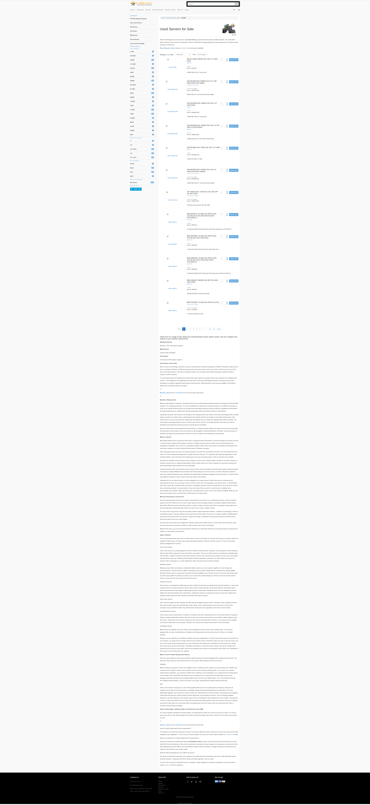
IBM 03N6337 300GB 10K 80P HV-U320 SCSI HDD (202, 281)
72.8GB (141, 101)
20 (210, 329)
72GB (141, 105)
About (187, 10)
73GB (141, 114)
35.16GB (141, 85)
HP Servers (133, 31)
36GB (141, 93)
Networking (140, 10)
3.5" (141, 153)
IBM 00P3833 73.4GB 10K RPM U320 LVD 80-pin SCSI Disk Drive (201, 237)
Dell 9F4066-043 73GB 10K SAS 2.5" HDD (203, 147)
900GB (141, 130)
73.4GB (141, 109)
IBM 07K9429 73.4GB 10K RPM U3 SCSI (203, 302)
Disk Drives (141, 182)
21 (214, 329)
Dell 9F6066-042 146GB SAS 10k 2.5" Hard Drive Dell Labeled (201, 170)
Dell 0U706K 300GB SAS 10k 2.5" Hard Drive (202, 60)
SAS (141, 172)
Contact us (229, 734)
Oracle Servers (134, 39)
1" (141, 141)
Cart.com (190, 803)
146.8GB (141, 56)
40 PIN (141, 164)
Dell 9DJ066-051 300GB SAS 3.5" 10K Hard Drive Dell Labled (202, 82)
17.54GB (141, 64)
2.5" (141, 145)
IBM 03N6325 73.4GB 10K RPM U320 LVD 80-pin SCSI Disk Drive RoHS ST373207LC (201, 260)
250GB (141, 76)
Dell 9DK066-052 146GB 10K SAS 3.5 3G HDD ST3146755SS (203, 126)
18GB (141, 72)
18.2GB (141, 68)
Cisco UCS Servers (136, 23)
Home (163, 18)
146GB (141, 60)
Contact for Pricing (192, 85)
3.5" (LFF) (141, 157)
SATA (141, 176)
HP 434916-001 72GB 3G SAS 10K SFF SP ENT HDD (202, 193)
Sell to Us (180, 10)
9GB (141, 134)
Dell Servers (133, 27)
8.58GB (141, 118)
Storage (147, 10)
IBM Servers (134, 35)
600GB (141, 97)
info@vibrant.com (137, 785)
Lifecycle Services (157, 10)
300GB (141, 80)
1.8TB (141, 51)
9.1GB (141, 126)
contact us (184, 48)
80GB (141, 122)
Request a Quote (170, 10)
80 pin (141, 168)
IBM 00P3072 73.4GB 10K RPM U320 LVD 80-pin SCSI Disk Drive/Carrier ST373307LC (201, 216)
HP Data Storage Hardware (138, 18)
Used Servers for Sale (173, 18)
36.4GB (141, 89)
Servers (132, 10)
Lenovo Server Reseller (137, 43)
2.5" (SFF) (141, 149)
